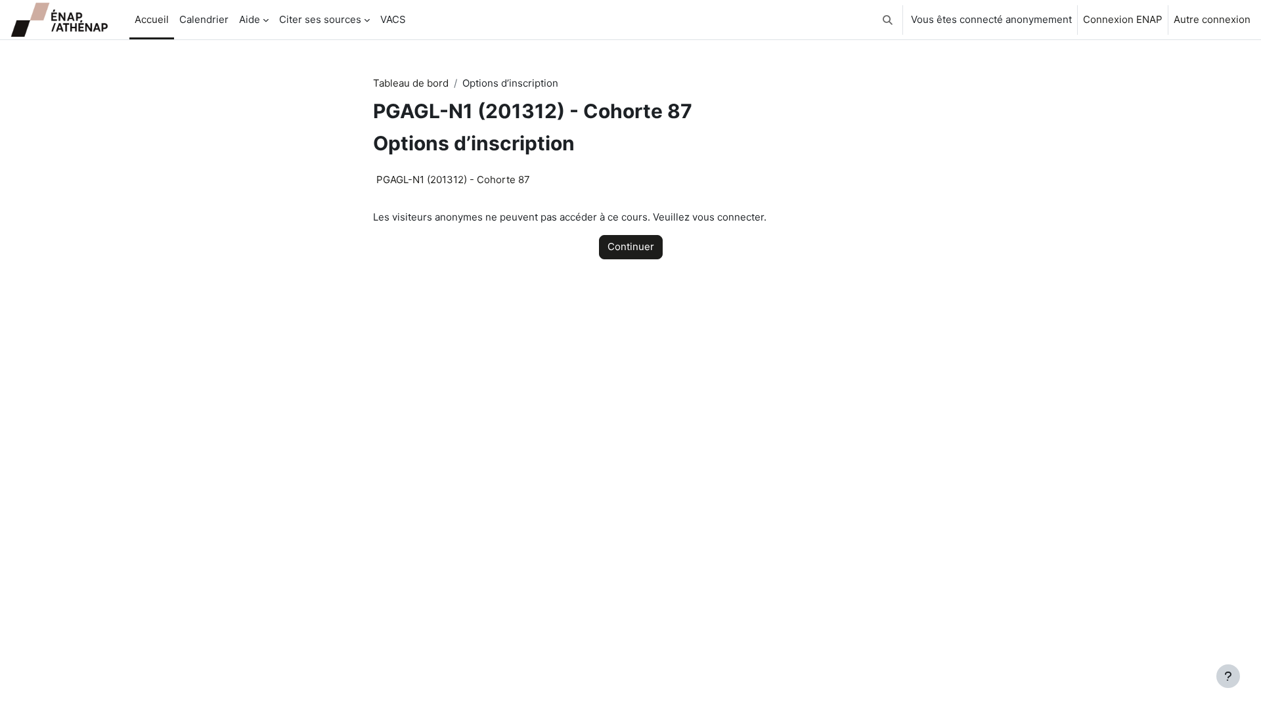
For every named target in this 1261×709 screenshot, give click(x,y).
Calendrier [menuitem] (204, 19)
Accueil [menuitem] (152, 19)
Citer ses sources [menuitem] (320, 19)
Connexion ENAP (1122, 19)
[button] (887, 19)
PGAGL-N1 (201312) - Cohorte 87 (453, 179)
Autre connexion (1212, 19)
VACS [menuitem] (393, 19)
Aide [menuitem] (249, 19)
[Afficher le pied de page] (1228, 676)
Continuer (631, 246)
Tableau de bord (411, 83)
